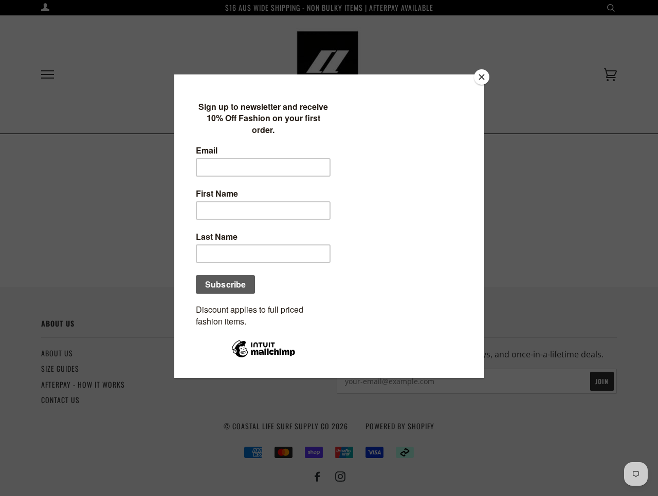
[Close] (481, 77)
